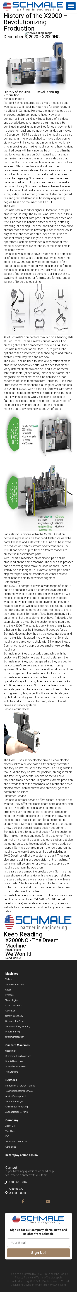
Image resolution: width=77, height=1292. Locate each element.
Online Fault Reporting (16, 1106)
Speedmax (10, 1051)
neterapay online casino (21, 1155)
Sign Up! (38, 1253)
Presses (9, 995)
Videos (8, 979)
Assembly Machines (15, 1066)
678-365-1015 (18, 1182)
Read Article (13, 949)
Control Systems (13, 1005)
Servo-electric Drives (15, 1021)
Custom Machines (17, 1045)
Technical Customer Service (19, 1091)
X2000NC (51, 36)
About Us (10, 1126)
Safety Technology (14, 1016)
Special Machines (14, 1061)
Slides (8, 990)
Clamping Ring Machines (18, 1056)
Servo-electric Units (14, 984)
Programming (12, 1031)
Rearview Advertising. (54, 1284)
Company (11, 1120)
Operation (10, 1010)
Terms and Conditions (16, 1141)
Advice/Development (15, 1096)
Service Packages (14, 1101)
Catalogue (10, 1147)
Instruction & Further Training (20, 1085)
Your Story (10, 1131)
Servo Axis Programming (17, 1026)
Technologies (11, 1000)
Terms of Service (45, 1277)
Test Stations (11, 1072)
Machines (11, 973)
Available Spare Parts (16, 1112)
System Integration (14, 1037)
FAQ (7, 1136)
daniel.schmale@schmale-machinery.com (29, 903)
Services (11, 1080)
